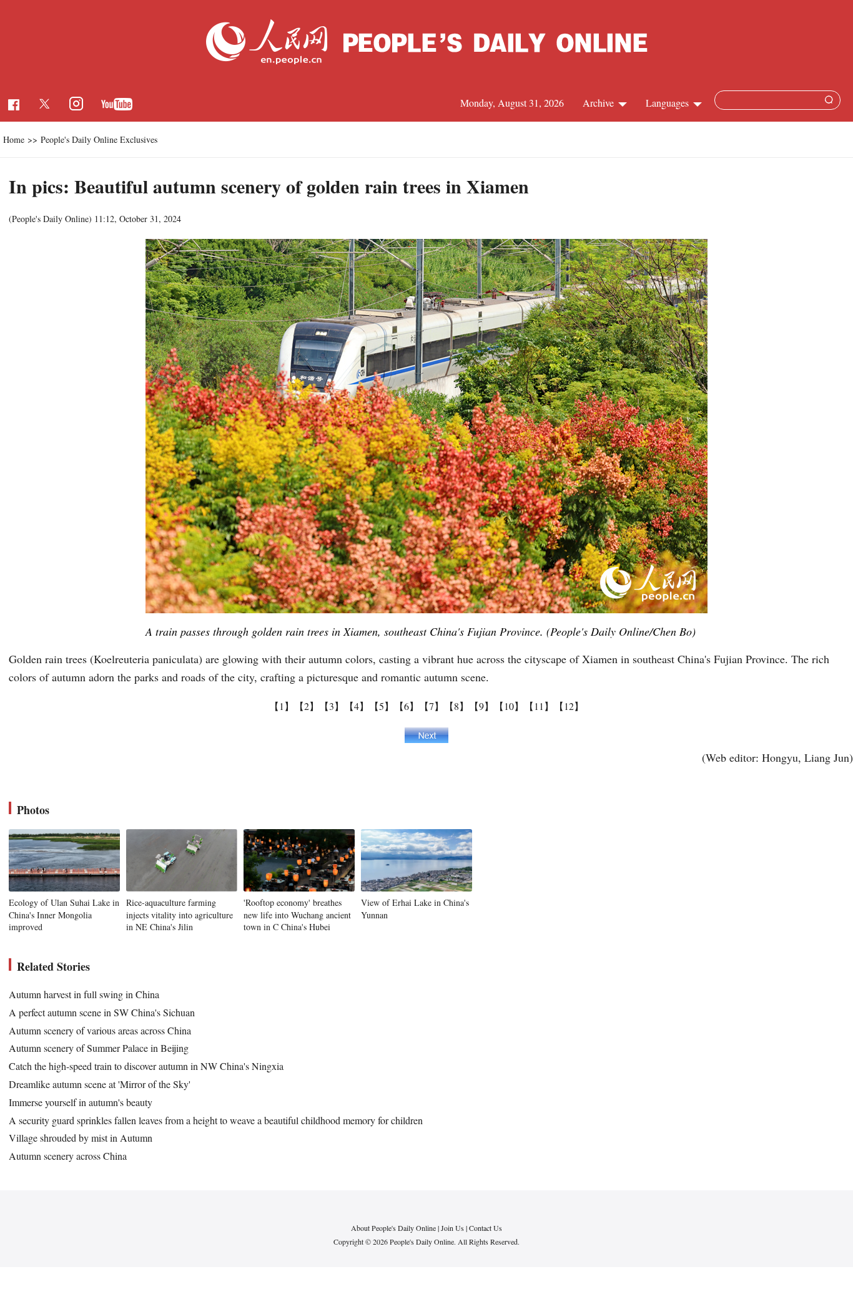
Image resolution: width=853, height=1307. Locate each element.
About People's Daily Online (393, 1228)
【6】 (406, 705)
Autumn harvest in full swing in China (84, 994)
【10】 (509, 705)
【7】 (431, 705)
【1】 (281, 705)
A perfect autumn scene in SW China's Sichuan (102, 1012)
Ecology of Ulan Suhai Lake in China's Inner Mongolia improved (64, 914)
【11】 (539, 705)
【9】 (481, 705)
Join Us (453, 1228)
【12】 (569, 705)
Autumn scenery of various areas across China (100, 1030)
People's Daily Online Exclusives (99, 139)
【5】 (381, 705)
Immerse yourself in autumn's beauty (80, 1102)
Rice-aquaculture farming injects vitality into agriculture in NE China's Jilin (179, 914)
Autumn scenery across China (68, 1155)
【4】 (356, 705)
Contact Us (485, 1228)
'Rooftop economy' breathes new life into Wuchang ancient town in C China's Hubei (297, 914)
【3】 (331, 705)
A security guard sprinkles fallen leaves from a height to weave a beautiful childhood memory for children (216, 1120)
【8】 (456, 705)
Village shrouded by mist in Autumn (80, 1137)
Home (13, 139)
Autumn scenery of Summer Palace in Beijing (99, 1047)
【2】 (306, 705)
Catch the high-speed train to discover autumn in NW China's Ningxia (146, 1065)
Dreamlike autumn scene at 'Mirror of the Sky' (99, 1084)
